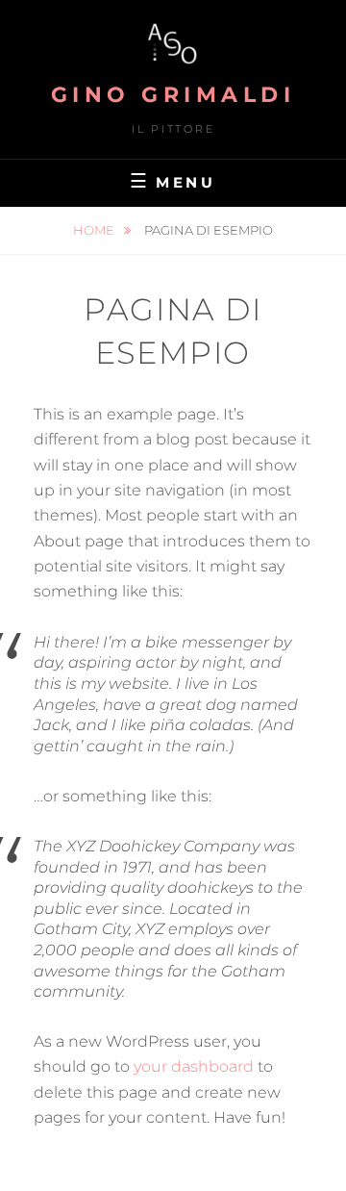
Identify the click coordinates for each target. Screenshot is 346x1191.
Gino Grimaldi (173, 95)
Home (95, 230)
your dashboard (194, 1066)
